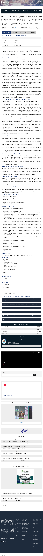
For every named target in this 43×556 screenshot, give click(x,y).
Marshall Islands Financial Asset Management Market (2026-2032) (16, 458)
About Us (17, 519)
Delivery (16, 527)
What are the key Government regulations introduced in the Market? (16, 308)
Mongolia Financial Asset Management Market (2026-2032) (14, 446)
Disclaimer (17, 531)
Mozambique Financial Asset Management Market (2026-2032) (15, 441)
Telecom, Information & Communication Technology (37, 531)
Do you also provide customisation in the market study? (14, 319)
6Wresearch (6, 554)
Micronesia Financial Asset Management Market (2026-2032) (15, 451)
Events (16, 520)
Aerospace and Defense (37, 519)
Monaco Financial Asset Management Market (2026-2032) (14, 448)
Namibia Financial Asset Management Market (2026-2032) (14, 439)
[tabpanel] (21, 390)
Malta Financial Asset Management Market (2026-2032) (14, 460)
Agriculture (35, 546)
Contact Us (17, 532)
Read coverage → (8, 395)
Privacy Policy (18, 523)
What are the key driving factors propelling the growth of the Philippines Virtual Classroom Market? (21, 299)
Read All (4, 505)
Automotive (35, 535)
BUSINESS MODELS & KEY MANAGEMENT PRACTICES (26, 538)
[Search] (38, 1)
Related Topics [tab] (23, 32)
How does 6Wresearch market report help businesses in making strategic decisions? (19, 315)
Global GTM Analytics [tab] (31, 32)
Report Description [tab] (6, 32)
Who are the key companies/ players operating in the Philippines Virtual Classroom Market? (21, 304)
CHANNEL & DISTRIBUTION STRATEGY (25, 528)
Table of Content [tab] (14, 32)
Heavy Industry (35, 528)
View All (22, 422)
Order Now (21, 336)
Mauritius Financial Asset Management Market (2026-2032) (15, 453)
